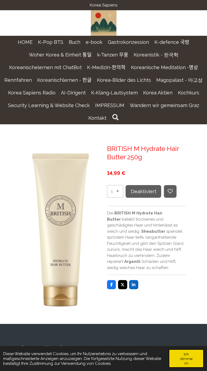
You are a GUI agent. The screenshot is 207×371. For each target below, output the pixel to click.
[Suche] (115, 117)
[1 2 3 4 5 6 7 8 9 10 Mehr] (115, 191)
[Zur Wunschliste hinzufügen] (170, 191)
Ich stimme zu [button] (186, 358)
